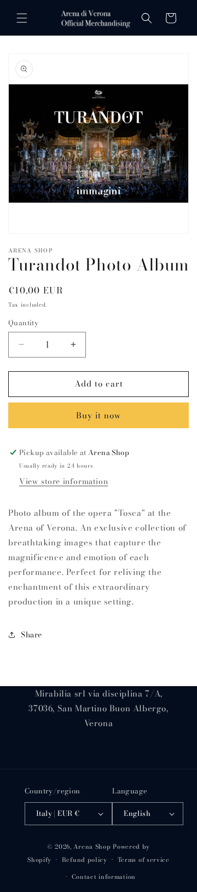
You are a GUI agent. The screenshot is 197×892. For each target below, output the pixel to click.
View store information (63, 481)
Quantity (23, 323)
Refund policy (84, 859)
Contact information (104, 876)
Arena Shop (92, 846)
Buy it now (98, 415)
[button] (22, 18)
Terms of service (144, 859)
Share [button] (31, 635)
